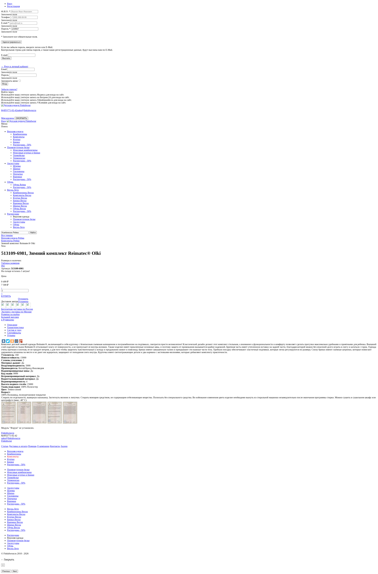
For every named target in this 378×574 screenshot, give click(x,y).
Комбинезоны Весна (23, 192)
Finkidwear (6, 441)
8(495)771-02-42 (9, 110)
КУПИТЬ (6, 296)
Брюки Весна (19, 200)
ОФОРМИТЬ (21, 118)
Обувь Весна (19, 208)
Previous (6, 571)
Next (15, 571)
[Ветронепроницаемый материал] (18, 306)
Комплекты (19, 137)
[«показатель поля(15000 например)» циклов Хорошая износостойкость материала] (28, 306)
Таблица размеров (10, 263)
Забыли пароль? (9, 89)
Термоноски (19, 158)
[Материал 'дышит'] (13, 306)
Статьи (4, 446)
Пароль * (5, 28)
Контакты (55, 446)
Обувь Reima (19, 184)
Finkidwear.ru (7, 433)
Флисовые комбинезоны (25, 150)
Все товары (7, 235)
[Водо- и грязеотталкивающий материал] (23, 306)
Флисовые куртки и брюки (26, 152)
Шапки (16, 168)
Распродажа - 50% (22, 145)
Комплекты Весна (22, 195)
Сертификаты (14, 332)
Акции (64, 446)
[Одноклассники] (12, 341)
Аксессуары (13, 163)
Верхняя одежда (15, 131)
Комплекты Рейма (10, 240)
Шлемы (17, 166)
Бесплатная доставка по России (17, 309)
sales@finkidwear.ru (10, 438)
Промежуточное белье (18, 147)
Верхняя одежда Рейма (12, 238)
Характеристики (15, 327)
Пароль (5, 75)
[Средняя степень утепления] (8, 306)
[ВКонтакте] (3, 341)
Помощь (32, 446)
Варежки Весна (21, 203)
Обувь (10, 182)
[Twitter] (8, 341)
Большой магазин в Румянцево (10, 318)
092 (3, 266)
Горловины (18, 171)
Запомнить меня (9, 81)
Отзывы (11, 335)
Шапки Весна (20, 206)
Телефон (5, 17)
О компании (43, 446)
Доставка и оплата (18, 446)
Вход (3, 121)
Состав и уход (14, 330)
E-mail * (5, 23)
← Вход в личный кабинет (14, 66)
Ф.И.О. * (5, 11)
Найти (33, 232)
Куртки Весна (20, 198)
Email (4, 69)
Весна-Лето (13, 190)
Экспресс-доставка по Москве (16, 311)
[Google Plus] (20, 341)
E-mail (4, 55)
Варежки (17, 176)
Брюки (16, 142)
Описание (12, 325)
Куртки (16, 139)
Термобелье (19, 155)
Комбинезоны (20, 134)
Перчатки (18, 174)
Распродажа (13, 214)
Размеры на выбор (10, 314)
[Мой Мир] (16, 341)
